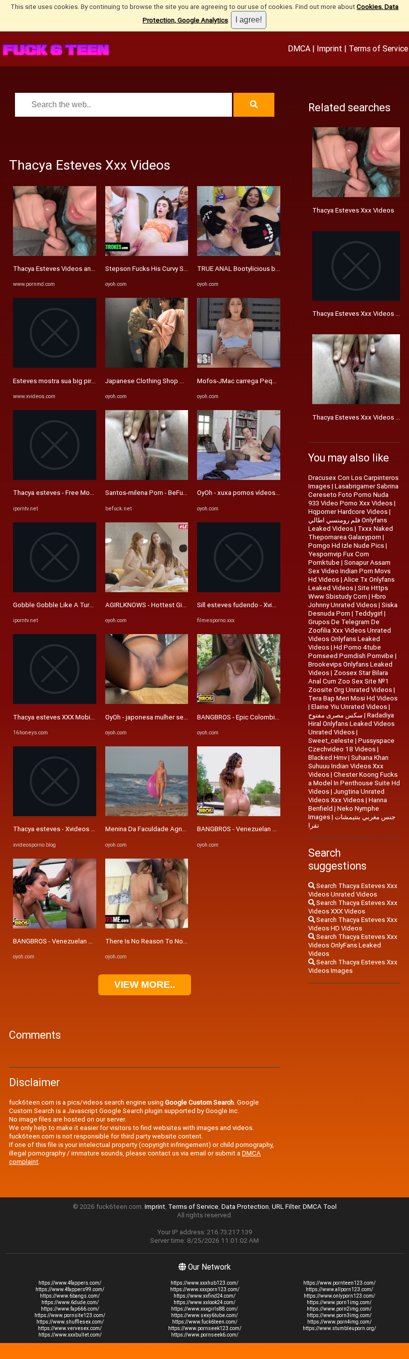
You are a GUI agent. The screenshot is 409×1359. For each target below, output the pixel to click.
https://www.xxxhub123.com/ (204, 1283)
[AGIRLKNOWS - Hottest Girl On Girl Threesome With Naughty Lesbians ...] (147, 590)
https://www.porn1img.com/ (339, 1302)
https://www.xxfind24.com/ (204, 1296)
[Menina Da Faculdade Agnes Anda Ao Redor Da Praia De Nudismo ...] (147, 814)
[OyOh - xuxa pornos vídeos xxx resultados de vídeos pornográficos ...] (238, 477)
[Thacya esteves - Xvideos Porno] (54, 814)
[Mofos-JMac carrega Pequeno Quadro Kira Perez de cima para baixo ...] (238, 365)
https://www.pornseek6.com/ (204, 1335)
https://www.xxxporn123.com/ (204, 1289)
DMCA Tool (320, 1206)
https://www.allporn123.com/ (339, 1289)
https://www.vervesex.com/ (70, 1328)
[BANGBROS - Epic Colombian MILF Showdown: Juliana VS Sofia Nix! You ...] (238, 701)
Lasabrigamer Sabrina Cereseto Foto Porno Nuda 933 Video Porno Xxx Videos (353, 494)
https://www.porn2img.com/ (339, 1309)
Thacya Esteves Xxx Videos (353, 210)
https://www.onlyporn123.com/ (339, 1296)
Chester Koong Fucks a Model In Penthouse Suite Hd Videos (354, 783)
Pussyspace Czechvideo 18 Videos (351, 744)
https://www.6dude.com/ (70, 1302)
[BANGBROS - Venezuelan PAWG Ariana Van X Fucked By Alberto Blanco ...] (54, 926)
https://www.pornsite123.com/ (69, 1315)
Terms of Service (378, 48)
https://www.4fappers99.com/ (69, 1289)
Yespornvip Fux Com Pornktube (338, 558)
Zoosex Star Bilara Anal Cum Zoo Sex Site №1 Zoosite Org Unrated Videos (350, 681)
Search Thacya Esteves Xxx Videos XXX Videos (353, 907)
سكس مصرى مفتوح (335, 715)
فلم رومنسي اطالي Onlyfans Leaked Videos (347, 524)
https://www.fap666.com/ (70, 1309)
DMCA (299, 48)
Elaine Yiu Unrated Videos (349, 706)
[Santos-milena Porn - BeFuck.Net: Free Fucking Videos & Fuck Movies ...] (147, 477)
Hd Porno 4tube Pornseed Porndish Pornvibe (351, 651)
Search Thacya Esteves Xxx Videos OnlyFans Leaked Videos (353, 945)
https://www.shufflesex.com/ (70, 1322)
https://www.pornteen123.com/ (339, 1283)
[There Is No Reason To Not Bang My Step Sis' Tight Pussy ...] (147, 926)
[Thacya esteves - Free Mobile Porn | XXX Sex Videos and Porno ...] (54, 477)
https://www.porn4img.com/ (339, 1322)
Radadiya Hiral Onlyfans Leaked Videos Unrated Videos (351, 723)
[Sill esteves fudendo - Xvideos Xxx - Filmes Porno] (238, 590)
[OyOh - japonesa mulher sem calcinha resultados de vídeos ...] (147, 701)
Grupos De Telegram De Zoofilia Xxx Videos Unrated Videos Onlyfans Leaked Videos (349, 635)
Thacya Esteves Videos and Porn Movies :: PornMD (88, 268)
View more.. (144, 984)
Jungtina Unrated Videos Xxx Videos (346, 795)
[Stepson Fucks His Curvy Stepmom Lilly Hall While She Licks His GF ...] (147, 253)
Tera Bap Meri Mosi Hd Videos (353, 698)
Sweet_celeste (331, 740)
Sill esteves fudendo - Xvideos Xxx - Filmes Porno (270, 605)
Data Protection (245, 1206)
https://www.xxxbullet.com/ (70, 1335)
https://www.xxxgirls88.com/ (204, 1309)
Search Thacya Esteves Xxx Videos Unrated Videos (353, 890)
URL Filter (286, 1206)
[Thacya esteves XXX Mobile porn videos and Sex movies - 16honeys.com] (54, 701)
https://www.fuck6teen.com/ (204, 1322)
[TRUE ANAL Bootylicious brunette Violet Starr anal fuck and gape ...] (238, 253)
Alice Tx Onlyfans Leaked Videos (351, 583)
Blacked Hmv (327, 757)
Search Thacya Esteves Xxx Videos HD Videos (353, 923)
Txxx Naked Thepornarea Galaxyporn (350, 532)
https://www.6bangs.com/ (70, 1296)
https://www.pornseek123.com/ (204, 1328)
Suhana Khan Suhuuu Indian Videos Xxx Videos (348, 766)
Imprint (329, 48)
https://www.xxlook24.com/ (204, 1302)
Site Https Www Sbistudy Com (348, 592)
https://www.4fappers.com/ (69, 1283)
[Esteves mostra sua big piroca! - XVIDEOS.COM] (54, 365)
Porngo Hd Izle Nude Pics (346, 545)
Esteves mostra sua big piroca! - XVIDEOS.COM (82, 381)
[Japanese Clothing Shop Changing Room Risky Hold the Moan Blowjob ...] (147, 365)
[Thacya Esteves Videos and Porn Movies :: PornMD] (54, 253)
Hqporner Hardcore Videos (348, 511)
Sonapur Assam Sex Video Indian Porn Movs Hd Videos (349, 571)
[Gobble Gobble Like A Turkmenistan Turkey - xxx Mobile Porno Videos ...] (54, 590)
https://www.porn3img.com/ (339, 1315)
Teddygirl (369, 613)
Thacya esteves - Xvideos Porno (61, 829)
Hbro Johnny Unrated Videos (347, 600)
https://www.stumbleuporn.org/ (339, 1328)
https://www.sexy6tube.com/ (204, 1315)
